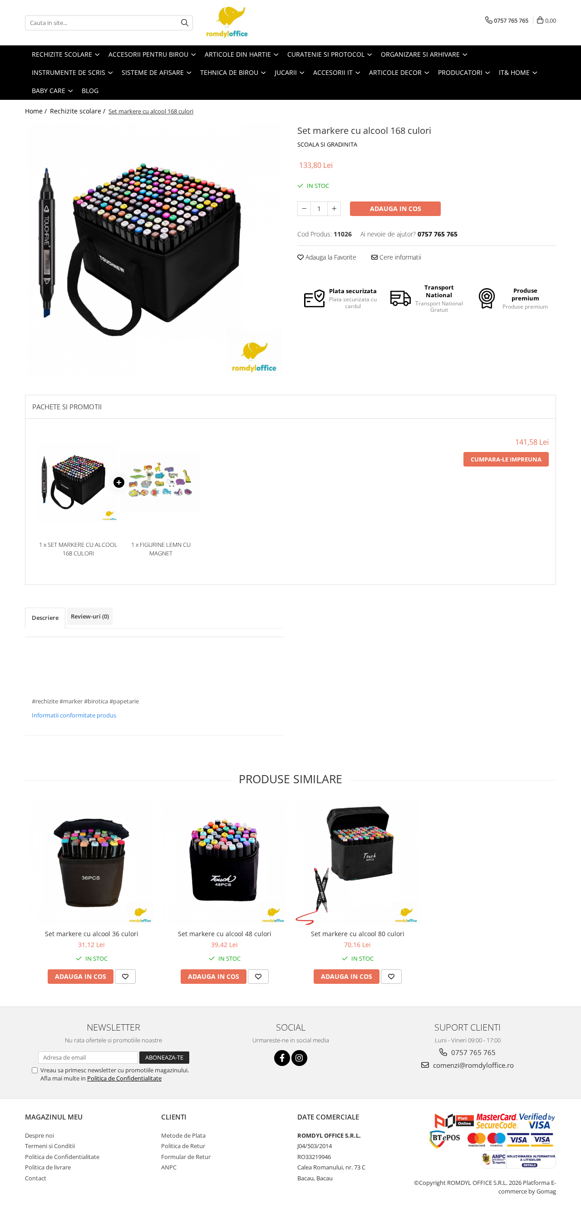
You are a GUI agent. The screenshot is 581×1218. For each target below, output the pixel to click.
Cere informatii (399, 257)
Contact (35, 1178)
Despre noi (39, 1135)
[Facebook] (282, 1058)
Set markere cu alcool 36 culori (91, 933)
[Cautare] (185, 22)
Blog (90, 90)
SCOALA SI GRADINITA (327, 144)
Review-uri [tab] (90, 616)
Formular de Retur (186, 1157)
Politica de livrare (48, 1167)
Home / (37, 111)
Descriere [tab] (45, 618)
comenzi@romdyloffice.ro (472, 1065)
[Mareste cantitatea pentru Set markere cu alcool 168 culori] (334, 208)
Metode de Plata (183, 1135)
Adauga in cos (395, 208)
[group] (154, 250)
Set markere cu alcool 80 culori (357, 933)
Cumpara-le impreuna (506, 459)
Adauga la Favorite (330, 257)
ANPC (169, 1167)
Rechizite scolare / (78, 111)
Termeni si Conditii (50, 1146)
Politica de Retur (183, 1146)
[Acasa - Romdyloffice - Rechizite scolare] (252, 23)
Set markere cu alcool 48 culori (224, 933)
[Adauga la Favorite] (125, 976)
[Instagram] (299, 1058)
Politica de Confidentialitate (124, 1078)
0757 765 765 (472, 1052)
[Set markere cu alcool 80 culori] (357, 863)
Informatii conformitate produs (74, 715)
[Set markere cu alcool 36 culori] (91, 863)
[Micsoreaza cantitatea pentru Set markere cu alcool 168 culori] (304, 208)
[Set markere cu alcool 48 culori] (224, 863)
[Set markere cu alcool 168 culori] (154, 250)
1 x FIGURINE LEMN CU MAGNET (161, 548)
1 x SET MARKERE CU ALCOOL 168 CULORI (78, 548)
